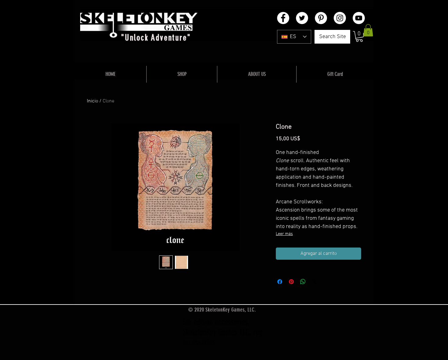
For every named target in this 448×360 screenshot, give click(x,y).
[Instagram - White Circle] (340, 18)
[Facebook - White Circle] (283, 18)
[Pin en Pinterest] (291, 281)
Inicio (92, 101)
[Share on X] (314, 281)
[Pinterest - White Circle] (321, 18)
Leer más (284, 234)
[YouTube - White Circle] (359, 18)
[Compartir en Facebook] (279, 281)
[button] (359, 36)
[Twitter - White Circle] (302, 18)
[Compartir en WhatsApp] (303, 281)
